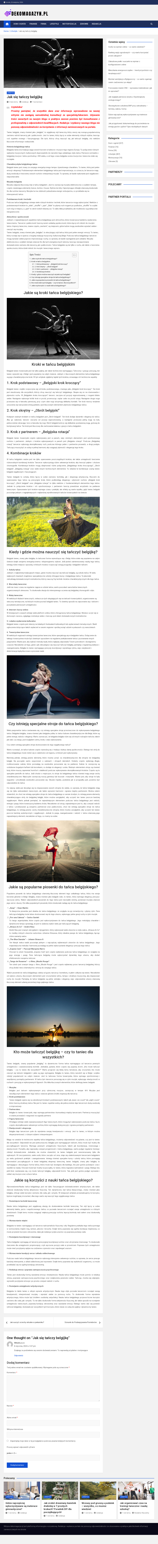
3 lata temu (13, 102)
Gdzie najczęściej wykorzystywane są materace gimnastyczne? (21, 1506)
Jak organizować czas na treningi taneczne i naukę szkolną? (133, 1506)
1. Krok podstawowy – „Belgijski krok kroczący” (51, 264)
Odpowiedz (18, 1355)
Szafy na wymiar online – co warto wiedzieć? (126, 47)
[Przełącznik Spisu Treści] (73, 255)
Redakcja (96, 24)
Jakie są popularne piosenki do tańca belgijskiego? (51, 280)
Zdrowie (84, 24)
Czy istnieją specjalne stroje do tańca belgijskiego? (51, 277)
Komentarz (12, 1372)
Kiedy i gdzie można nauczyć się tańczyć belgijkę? (50, 274)
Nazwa (10, 1406)
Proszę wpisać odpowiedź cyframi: (21, 1447)
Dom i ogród (20, 24)
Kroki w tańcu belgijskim (40, 261)
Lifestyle (54, 24)
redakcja (25, 102)
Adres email (12, 1417)
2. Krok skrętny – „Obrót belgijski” (46, 267)
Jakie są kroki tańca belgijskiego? (44, 259)
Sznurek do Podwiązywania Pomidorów (81, 1322)
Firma (43, 24)
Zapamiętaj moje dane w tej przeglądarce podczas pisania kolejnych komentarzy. (43, 1441)
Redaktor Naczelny (141, 1513)
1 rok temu (12, 1513)
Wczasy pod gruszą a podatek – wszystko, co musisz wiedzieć (98, 1506)
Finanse (33, 24)
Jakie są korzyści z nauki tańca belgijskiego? (48, 286)
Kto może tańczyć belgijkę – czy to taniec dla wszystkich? (53, 283)
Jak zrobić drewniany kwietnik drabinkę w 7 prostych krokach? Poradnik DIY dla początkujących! (60, 1508)
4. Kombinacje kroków (42, 272)
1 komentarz (37, 102)
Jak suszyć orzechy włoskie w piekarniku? (27, 1322)
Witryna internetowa (15, 1429)
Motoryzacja (69, 24)
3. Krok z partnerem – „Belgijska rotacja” (49, 269)
